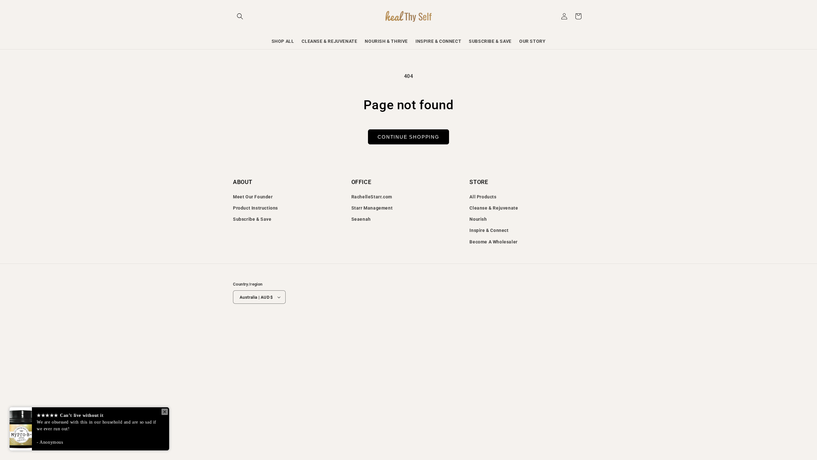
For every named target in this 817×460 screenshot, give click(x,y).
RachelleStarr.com (371, 196)
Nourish (478, 219)
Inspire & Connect (488, 230)
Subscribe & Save (252, 219)
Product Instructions (255, 208)
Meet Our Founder (253, 196)
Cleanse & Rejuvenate (493, 208)
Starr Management (372, 208)
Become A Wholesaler (493, 241)
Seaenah (361, 219)
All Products (482, 196)
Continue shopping (408, 137)
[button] (240, 16)
